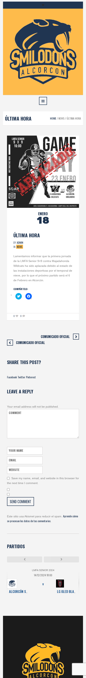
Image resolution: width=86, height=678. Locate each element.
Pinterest (31, 377)
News (61, 118)
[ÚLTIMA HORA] (43, 171)
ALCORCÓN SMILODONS (24, 591)
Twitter (21, 377)
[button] (43, 172)
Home (53, 118)
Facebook (12, 377)
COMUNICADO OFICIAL (55, 336)
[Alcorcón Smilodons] (43, 51)
